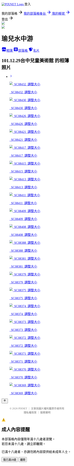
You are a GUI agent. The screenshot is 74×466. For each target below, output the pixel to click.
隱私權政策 (30, 412)
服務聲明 (45, 412)
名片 (36, 50)
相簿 (9, 50)
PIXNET (22, 408)
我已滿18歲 (9, 459)
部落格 (23, 50)
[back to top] (5, 400)
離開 (22, 459)
